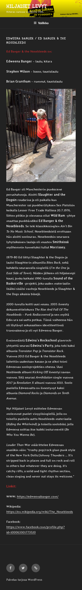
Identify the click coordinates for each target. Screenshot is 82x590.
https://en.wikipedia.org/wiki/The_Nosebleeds (39, 512)
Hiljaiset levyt (26, 6)
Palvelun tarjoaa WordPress (24, 579)
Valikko (43, 23)
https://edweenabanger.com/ (37, 496)
